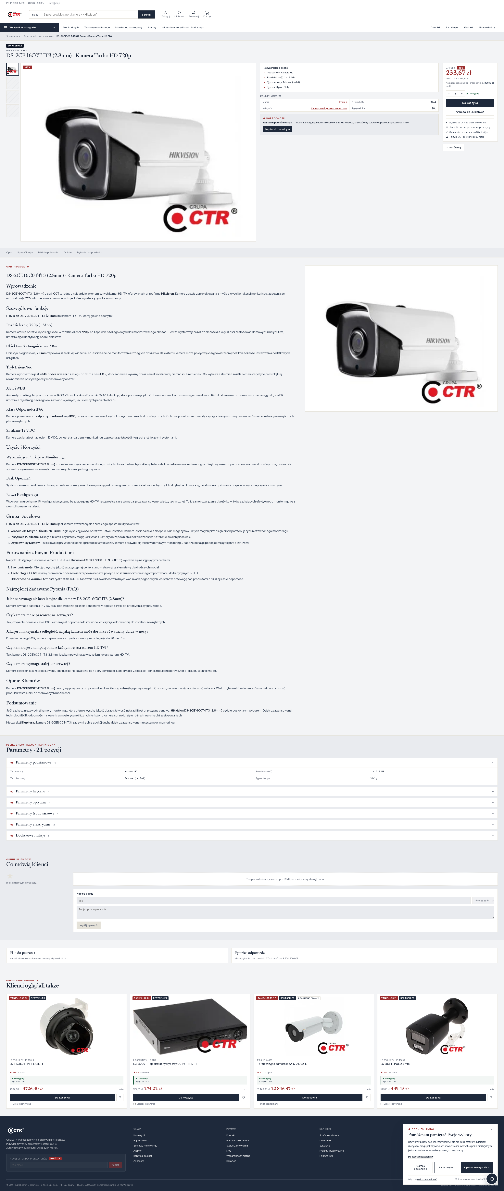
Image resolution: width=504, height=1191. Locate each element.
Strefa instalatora (329, 1135)
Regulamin (446, 1185)
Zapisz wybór (447, 1167)
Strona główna (13, 36)
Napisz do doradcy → (277, 129)
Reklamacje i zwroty (237, 1140)
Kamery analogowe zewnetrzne (38, 36)
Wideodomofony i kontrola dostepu (183, 27)
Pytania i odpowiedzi (89, 252)
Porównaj (453, 147)
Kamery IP (139, 1135)
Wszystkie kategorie (32, 27)
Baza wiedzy (487, 27)
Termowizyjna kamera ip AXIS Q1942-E (282, 1063)
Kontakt (468, 27)
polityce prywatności (427, 1179)
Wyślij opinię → (89, 925)
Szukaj (146, 14)
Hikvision (342, 102)
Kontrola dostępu (143, 1155)
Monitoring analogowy (128, 27)
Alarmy (152, 27)
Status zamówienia (237, 1145)
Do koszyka (470, 103)
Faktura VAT (326, 1155)
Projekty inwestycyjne (332, 1150)
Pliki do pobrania (48, 252)
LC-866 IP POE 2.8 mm (395, 1063)
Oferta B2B (325, 1140)
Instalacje (452, 27)
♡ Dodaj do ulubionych (470, 111)
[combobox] (89, 14)
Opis (9, 252)
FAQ (228, 1150)
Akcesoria (139, 1160)
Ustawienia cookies (488, 1185)
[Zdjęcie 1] (12, 69)
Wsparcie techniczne (238, 1155)
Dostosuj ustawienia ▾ (420, 1156)
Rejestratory (140, 1140)
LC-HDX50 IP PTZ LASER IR (27, 1063)
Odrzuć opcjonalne (420, 1167)
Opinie (68, 252)
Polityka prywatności (465, 1185)
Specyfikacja (25, 252)
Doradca (231, 1160)
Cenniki (435, 27)
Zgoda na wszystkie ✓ (477, 1167)
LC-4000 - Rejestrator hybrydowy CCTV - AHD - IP (165, 1063)
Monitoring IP (71, 27)
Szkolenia (325, 1145)
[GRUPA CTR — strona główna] (14, 14)
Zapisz (116, 1164)
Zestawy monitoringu (97, 27)
